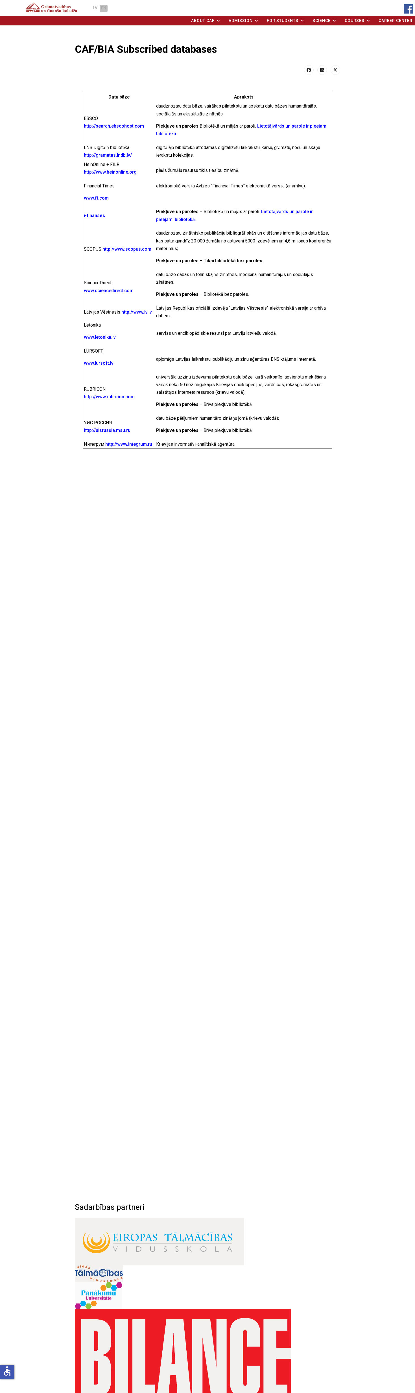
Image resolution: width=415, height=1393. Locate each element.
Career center (395, 20)
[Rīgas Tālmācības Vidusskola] (207, 1273)
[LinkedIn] (322, 70)
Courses (354, 20)
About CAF (203, 20)
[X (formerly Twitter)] (335, 70)
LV (95, 8)
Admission (241, 20)
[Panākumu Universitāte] (207, 1295)
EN (103, 8)
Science (322, 20)
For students (282, 20)
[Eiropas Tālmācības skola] (207, 1241)
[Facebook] (309, 70)
